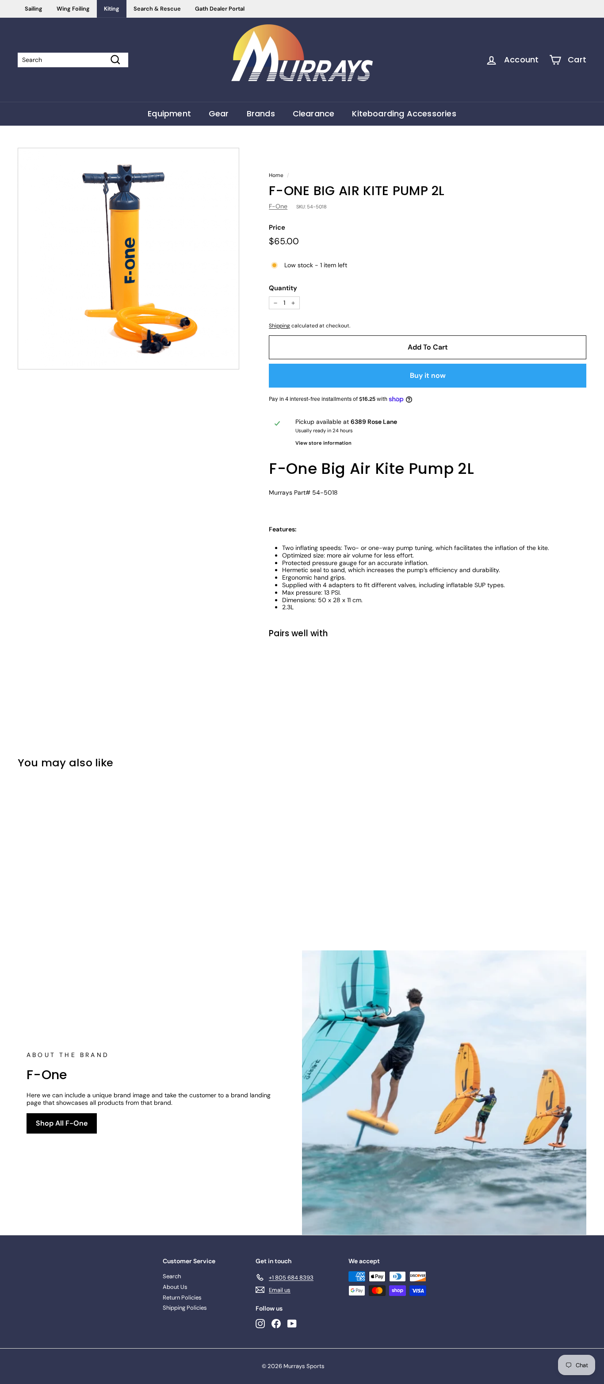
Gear (219, 113)
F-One (278, 206)
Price (277, 227)
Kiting (111, 8)
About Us (175, 1287)
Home (276, 175)
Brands (261, 113)
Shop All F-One (62, 1123)
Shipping (279, 325)
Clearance (314, 113)
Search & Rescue (157, 8)
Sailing (33, 8)
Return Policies (182, 1297)
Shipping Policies (185, 1307)
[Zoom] (128, 258)
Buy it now (428, 375)
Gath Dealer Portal (220, 8)
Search (172, 1276)
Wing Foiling (73, 8)
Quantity (283, 288)
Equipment (169, 113)
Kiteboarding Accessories (404, 113)
